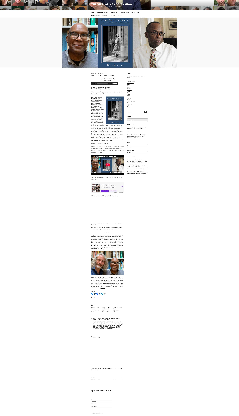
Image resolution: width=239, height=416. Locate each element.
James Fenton (109, 324)
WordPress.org (130, 152)
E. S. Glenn (129, 168)
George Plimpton (108, 323)
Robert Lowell (97, 326)
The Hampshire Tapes (95, 15)
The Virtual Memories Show (111, 4)
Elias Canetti (118, 322)
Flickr (128, 102)
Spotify (98, 88)
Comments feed (130, 150)
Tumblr (111, 229)
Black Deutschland (115, 235)
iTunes (116, 227)
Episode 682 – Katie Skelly (136, 166)
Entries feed (129, 148)
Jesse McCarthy (117, 324)
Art (94, 318)
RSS (105, 88)
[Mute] (112, 83)
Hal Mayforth (112, 277)
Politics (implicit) (98, 319)
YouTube (103, 229)
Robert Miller (129, 171)
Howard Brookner (104, 128)
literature (98, 318)
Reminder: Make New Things (138, 168)
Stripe (139, 137)
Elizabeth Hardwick (97, 112)
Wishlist (129, 105)
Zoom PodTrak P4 (95, 285)
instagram (103, 288)
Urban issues (107, 319)
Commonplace (105, 15)
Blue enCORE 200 (104, 280)
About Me (120, 15)
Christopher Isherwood (99, 322)
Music (103, 318)
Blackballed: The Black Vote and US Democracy (102, 238)
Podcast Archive (130, 83)
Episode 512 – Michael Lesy (139, 171)
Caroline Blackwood (115, 321)
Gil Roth (132, 76)
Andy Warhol (96, 321)
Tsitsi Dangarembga (110, 327)
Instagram (97, 229)
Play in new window (100, 87)
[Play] (93, 83)
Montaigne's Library (131, 101)
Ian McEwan (102, 324)
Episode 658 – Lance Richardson (140, 174)
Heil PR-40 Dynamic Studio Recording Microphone (105, 283)
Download (107, 87)
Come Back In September (106, 140)
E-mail (128, 95)
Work (128, 106)
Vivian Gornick (101, 328)
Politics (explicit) (116, 318)
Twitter (93, 229)
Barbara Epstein (104, 321)
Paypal (135, 137)
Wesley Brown (109, 328)
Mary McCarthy (107, 325)
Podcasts (108, 318)
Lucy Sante (111, 128)
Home (92, 12)
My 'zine (129, 99)
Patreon (137, 136)
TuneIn (102, 88)
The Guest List (114, 12)
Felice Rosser (117, 128)
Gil (102, 73)
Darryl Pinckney (95, 98)
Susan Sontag (97, 115)
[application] (104, 83)
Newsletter (113, 15)
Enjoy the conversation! (96, 223)
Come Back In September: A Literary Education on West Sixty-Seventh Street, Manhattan (97, 104)
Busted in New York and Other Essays (114, 236)
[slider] (115, 83)
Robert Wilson (114, 326)
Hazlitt (116, 323)
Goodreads (129, 103)
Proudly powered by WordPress (97, 413)
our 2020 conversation (104, 143)
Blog (138, 12)
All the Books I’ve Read (124, 12)
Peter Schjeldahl (116, 325)
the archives (112, 223)
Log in (128, 145)
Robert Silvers (105, 326)
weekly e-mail (134, 127)
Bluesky (129, 88)
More (108, 88)
